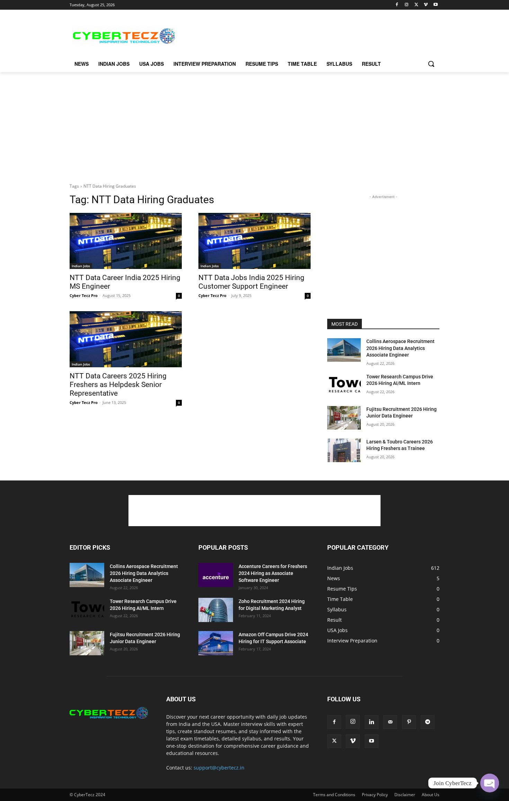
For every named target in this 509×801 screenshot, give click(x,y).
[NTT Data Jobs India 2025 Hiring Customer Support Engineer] (254, 241)
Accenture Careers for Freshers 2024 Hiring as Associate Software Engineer (273, 573)
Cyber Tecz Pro (84, 295)
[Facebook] (397, 5)
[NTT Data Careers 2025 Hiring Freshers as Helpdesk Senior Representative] (126, 339)
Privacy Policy (375, 795)
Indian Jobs (81, 265)
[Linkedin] (371, 722)
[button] (431, 63)
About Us (430, 795)
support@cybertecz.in (219, 767)
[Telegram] (428, 722)
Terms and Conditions (334, 795)
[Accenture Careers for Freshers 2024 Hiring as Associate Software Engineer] (215, 575)
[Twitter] (416, 5)
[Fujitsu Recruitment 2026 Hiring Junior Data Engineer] (344, 418)
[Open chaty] (489, 783)
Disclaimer (404, 795)
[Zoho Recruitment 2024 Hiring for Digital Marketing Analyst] (215, 610)
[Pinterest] (409, 722)
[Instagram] (407, 5)
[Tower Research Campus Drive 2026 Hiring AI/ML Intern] (344, 385)
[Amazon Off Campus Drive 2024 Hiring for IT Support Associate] (215, 643)
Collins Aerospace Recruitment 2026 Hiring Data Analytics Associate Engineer (400, 348)
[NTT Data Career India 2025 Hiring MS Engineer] (126, 241)
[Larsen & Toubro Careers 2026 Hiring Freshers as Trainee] (344, 450)
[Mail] (390, 722)
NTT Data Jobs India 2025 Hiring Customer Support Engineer (251, 281)
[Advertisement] (306, 35)
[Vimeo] (426, 5)
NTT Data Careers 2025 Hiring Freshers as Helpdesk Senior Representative (118, 384)
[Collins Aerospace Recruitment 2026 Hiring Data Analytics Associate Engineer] (344, 350)
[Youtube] (435, 5)
